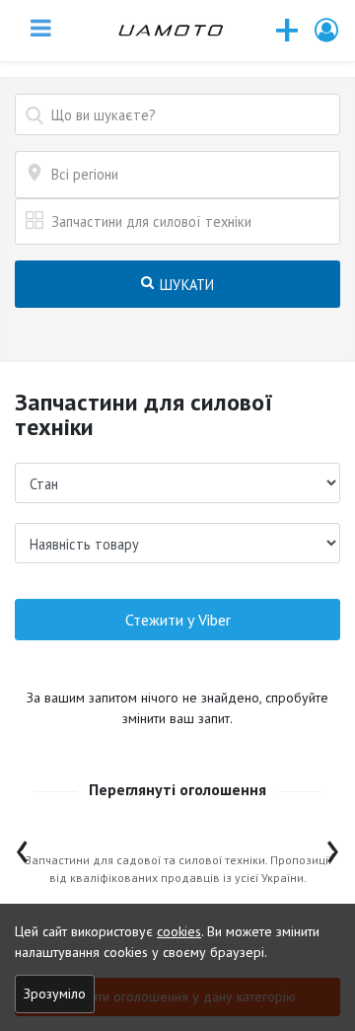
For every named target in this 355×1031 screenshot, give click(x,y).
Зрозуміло (55, 993)
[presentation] (22, 847)
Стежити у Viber (178, 619)
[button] (327, 30)
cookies (179, 931)
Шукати (185, 284)
